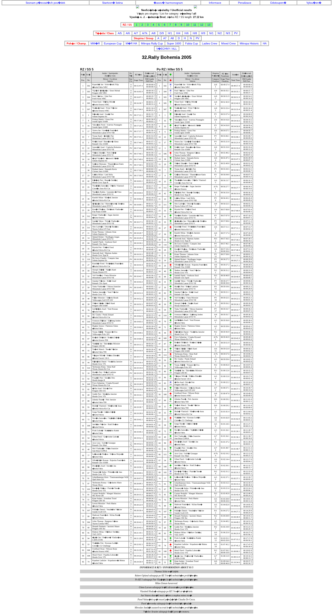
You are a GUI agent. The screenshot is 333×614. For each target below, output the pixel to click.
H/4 (178, 33)
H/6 (186, 33)
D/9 (162, 33)
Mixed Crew (228, 43)
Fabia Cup (191, 43)
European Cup (113, 43)
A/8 (153, 33)
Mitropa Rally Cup (152, 43)
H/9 (203, 33)
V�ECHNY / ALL (166, 48)
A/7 (136, 33)
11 (194, 24)
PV (236, 33)
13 (208, 24)
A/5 (120, 33)
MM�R (95, 43)
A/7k (144, 33)
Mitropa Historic (249, 43)
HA (265, 43)
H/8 (195, 33)
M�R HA (131, 43)
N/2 (220, 33)
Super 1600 (174, 43)
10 (187, 24)
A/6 (128, 33)
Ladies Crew (209, 43)
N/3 (228, 33)
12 (201, 24)
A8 (172, 38)
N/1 (211, 33)
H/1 (170, 33)
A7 (164, 38)
